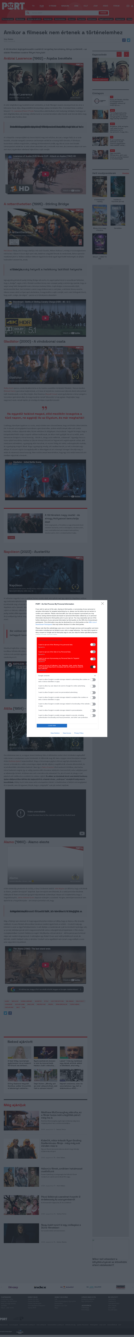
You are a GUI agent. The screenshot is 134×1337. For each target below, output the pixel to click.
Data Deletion (55, 733)
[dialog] (67, 668)
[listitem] (67, 640)
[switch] (93, 644)
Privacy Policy (78, 733)
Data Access (67, 733)
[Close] (103, 604)
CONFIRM (52, 725)
